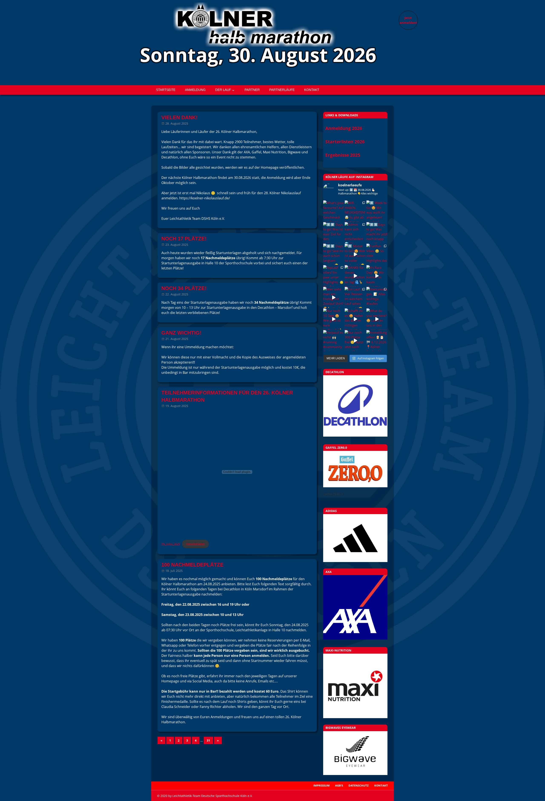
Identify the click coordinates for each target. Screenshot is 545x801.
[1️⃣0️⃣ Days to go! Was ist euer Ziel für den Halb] (333, 232)
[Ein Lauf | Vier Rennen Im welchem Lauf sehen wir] (355, 297)
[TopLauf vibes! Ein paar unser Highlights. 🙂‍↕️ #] (333, 275)
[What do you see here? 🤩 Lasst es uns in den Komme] (376, 318)
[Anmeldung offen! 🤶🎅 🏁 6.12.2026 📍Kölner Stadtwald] (376, 340)
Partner (252, 90)
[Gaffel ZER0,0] (355, 486)
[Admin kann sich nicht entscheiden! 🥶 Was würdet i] (355, 232)
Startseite (165, 90)
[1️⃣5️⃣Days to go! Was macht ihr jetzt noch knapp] (376, 232)
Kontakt (311, 90)
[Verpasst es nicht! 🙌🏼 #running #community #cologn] (333, 340)
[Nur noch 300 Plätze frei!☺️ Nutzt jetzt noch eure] (355, 340)
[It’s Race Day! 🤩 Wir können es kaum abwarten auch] (376, 275)
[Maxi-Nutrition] (355, 686)
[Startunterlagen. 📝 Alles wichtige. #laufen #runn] (376, 297)
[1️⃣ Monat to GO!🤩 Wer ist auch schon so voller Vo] (355, 254)
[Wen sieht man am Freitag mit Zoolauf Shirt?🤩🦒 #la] (333, 297)
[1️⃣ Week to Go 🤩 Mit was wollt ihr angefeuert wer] (376, 210)
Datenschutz (359, 785)
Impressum (321, 785)
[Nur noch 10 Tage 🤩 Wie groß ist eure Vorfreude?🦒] (333, 318)
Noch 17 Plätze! (184, 239)
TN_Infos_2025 (170, 544)
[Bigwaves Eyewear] (355, 753)
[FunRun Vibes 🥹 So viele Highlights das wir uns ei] (376, 254)
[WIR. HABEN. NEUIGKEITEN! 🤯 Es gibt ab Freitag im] (355, 210)
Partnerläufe (282, 90)
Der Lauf (223, 90)
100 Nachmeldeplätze (192, 565)
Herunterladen (195, 544)
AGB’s (339, 785)
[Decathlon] (355, 435)
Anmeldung (195, 90)
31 (208, 740)
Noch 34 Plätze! (184, 288)
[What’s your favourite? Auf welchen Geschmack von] (333, 210)
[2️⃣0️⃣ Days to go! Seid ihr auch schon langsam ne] (333, 254)
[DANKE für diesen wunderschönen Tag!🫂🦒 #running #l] (355, 275)
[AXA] (355, 638)
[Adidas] (355, 538)
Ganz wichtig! (181, 333)
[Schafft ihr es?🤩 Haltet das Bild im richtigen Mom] (355, 318)
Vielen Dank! (179, 117)
